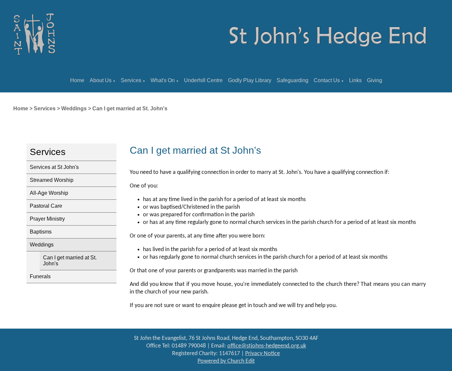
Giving (374, 80)
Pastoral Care (46, 206)
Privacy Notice (262, 353)
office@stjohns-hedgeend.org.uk (266, 346)
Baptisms (41, 232)
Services (131, 80)
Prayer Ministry (47, 219)
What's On (163, 80)
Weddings (74, 108)
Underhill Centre (203, 80)
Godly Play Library (249, 80)
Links (355, 80)
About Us (101, 80)
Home (77, 80)
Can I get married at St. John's (129, 108)
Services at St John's (54, 167)
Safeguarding (292, 80)
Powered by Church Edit (226, 361)
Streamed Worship (51, 180)
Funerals (40, 276)
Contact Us (327, 80)
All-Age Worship (49, 193)
